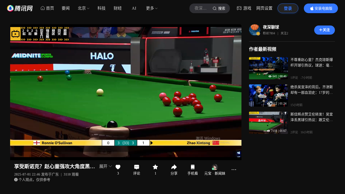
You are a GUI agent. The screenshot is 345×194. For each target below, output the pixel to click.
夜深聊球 (271, 27)
